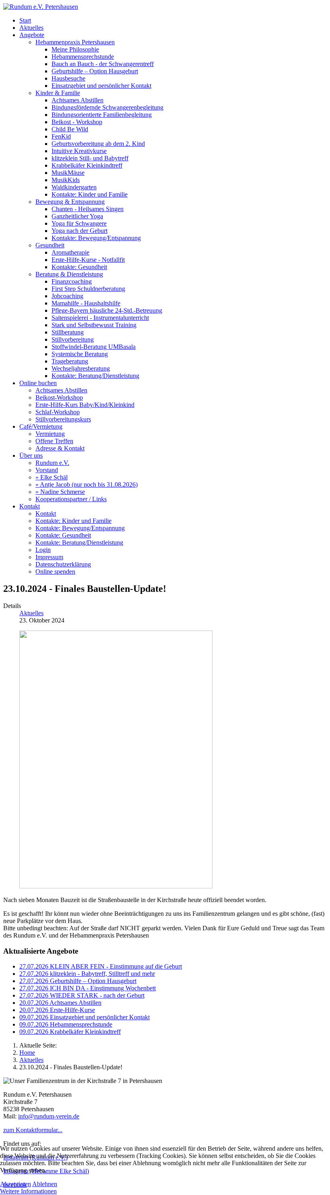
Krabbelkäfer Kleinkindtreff (70, 1031)
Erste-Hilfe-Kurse (57, 1009)
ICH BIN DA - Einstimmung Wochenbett (87, 988)
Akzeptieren (15, 1183)
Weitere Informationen (28, 1191)
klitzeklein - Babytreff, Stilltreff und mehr (87, 973)
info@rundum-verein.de (48, 1116)
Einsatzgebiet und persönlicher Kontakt (84, 1017)
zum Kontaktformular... (32, 1130)
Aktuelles (31, 613)
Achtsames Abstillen (60, 1002)
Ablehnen (44, 1183)
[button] (31, 34)
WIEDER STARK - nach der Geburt (81, 995)
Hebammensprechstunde (65, 1024)
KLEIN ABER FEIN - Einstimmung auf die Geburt (100, 966)
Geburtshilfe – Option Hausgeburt (77, 980)
